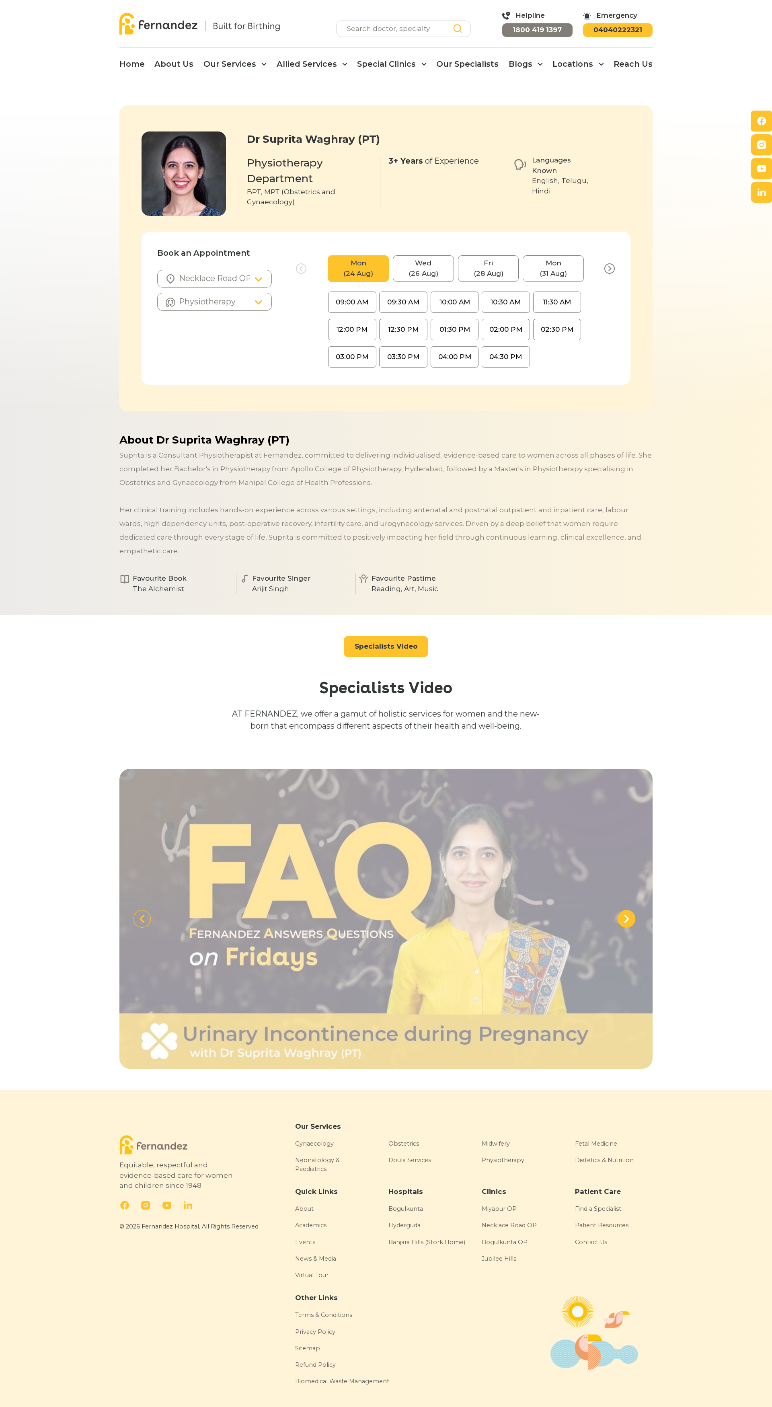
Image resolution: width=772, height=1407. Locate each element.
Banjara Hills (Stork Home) (426, 1242)
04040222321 (617, 30)
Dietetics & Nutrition (604, 1160)
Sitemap (307, 1348)
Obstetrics (403, 1143)
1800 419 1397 (537, 30)
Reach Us (633, 64)
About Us (173, 64)
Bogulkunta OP (505, 1242)
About (304, 1208)
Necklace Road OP (509, 1225)
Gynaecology (314, 1143)
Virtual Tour (312, 1275)
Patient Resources (601, 1225)
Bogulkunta (405, 1208)
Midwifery (496, 1143)
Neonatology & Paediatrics (317, 1164)
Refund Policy (315, 1364)
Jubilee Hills (499, 1258)
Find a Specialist (598, 1208)
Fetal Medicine (596, 1143)
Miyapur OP (499, 1208)
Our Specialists (467, 64)
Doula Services (409, 1160)
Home (132, 64)
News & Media (315, 1258)
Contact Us (591, 1242)
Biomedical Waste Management (342, 1381)
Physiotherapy (503, 1160)
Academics (310, 1225)
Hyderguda (404, 1225)
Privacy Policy (315, 1331)
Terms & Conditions (323, 1315)
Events (305, 1242)
